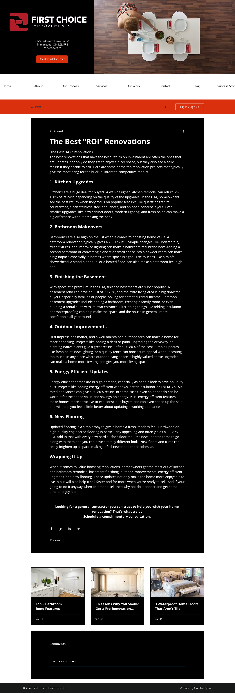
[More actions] (183, 131)
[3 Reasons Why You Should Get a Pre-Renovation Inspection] (117, 582)
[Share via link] (78, 529)
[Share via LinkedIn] (69, 529)
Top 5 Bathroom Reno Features (49, 606)
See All (200, 560)
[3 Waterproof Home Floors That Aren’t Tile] (177, 582)
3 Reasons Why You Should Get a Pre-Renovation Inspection (117, 606)
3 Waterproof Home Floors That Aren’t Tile (176, 606)
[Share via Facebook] (51, 529)
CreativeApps (202, 688)
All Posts (36, 106)
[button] (52, 59)
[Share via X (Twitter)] (60, 529)
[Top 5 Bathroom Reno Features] (57, 582)
